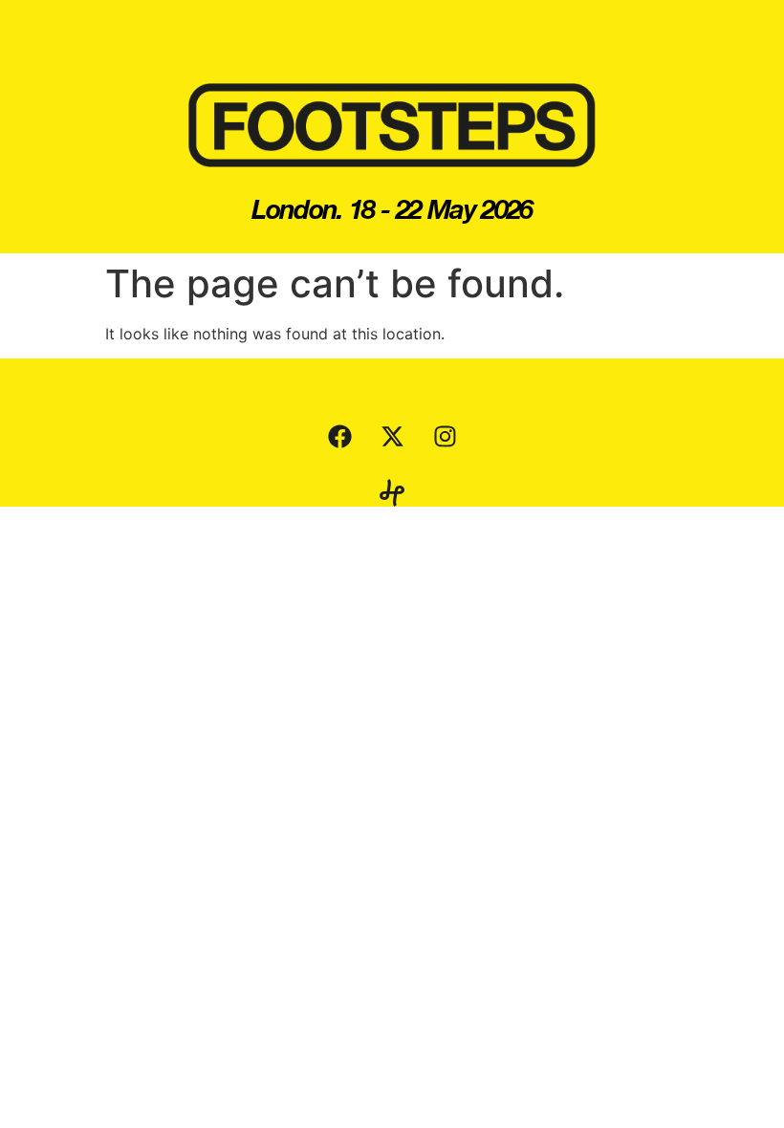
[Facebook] (339, 436)
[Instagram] (444, 436)
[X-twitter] (392, 436)
